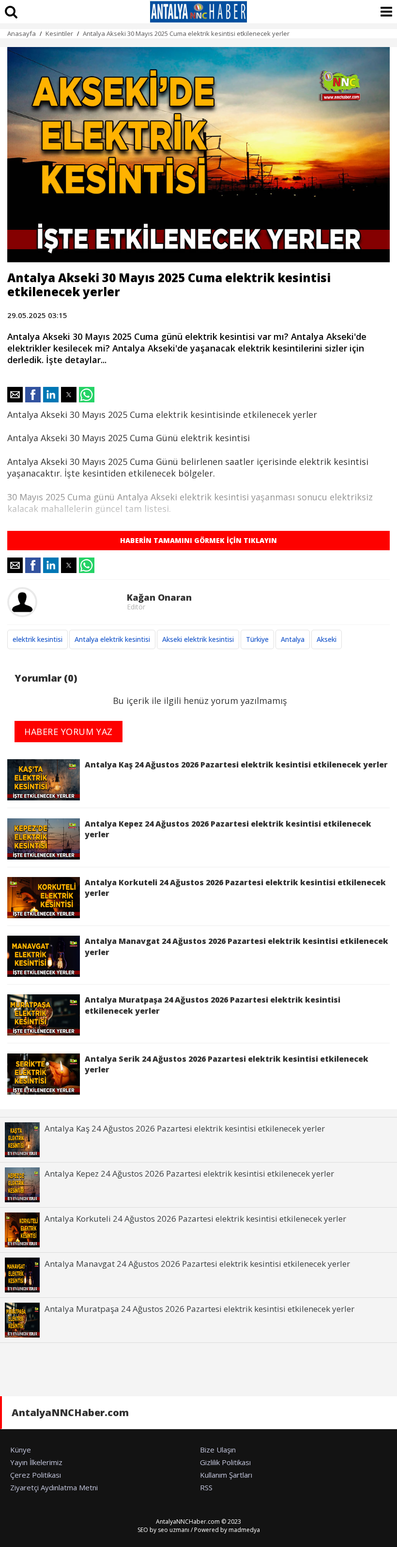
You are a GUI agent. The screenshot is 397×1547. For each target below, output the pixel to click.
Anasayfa (21, 33)
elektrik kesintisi (37, 639)
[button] (15, 394)
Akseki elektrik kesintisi (198, 639)
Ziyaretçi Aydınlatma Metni (54, 1487)
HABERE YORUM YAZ (68, 731)
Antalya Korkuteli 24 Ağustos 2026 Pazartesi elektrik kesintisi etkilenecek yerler (235, 887)
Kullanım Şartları (226, 1475)
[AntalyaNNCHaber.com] (198, 11)
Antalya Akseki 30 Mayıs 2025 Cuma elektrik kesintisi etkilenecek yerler (186, 33)
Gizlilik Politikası (225, 1462)
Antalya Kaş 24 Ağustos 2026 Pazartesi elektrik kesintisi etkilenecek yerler (236, 764)
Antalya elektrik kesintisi (112, 639)
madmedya (244, 1530)
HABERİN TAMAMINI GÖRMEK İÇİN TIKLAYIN (198, 540)
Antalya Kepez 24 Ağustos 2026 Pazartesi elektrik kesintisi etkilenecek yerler (228, 829)
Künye (20, 1449)
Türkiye (257, 639)
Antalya (293, 639)
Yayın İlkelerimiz (36, 1462)
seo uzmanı (173, 1530)
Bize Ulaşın (218, 1449)
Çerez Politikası (35, 1475)
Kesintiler (59, 33)
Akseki (326, 639)
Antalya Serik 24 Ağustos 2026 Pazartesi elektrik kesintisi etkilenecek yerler (226, 1064)
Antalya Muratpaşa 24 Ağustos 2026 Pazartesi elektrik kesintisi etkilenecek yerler (212, 1005)
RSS (206, 1487)
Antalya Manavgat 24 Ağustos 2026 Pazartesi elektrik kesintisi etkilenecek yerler (236, 946)
